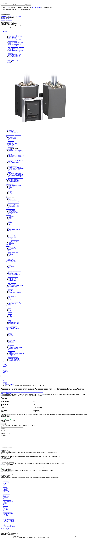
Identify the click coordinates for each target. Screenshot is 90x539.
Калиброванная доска (8, 501)
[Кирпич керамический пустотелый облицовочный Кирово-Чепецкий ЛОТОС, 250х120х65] (22, 394)
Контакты (5, 490)
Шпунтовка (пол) (7, 500)
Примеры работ (6, 482)
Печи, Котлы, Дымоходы (8, 521)
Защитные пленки (7, 518)
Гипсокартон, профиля (8, 513)
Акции (4, 483)
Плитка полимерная (7, 512)
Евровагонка (6, 497)
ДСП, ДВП (5, 509)
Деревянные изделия (8, 523)
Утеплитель (5, 506)
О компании (6, 481)
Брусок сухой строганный (9, 525)
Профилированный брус (8, 519)
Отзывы (5, 484)
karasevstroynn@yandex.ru (6, 20)
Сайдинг (5, 514)
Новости (5, 487)
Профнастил (6, 508)
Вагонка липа (6, 496)
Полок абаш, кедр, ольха (8, 522)
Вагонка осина (6, 494)
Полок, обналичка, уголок (9, 526)
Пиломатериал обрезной (8, 520)
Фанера (5, 507)
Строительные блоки (8, 504)
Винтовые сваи (6, 516)
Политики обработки (36, 7)
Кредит (4, 485)
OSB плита (5, 515)
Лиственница (6, 498)
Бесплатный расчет (5, 16)
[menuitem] (5, 31)
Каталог (5, 479)
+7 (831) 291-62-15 (5, 18)
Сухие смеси (6, 510)
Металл (5, 495)
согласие (7, 7)
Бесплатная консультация (15, 16)
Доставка (5, 489)
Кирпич (5, 503)
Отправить (28, 4)
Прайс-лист (5, 488)
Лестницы (5, 502)
